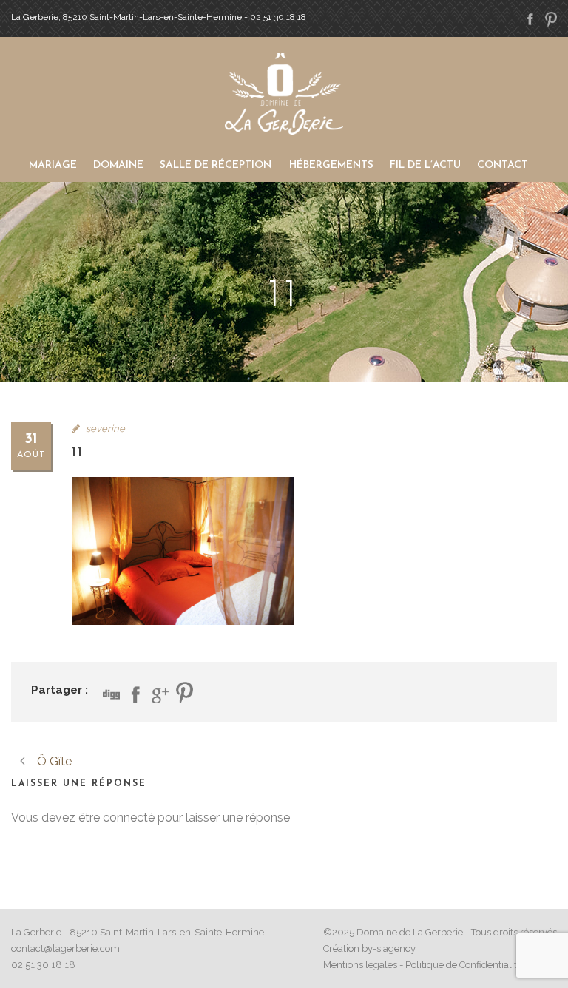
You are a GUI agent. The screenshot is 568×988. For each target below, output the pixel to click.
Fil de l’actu (425, 165)
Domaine (118, 165)
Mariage (53, 165)
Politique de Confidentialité (463, 964)
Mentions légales (360, 964)
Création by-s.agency (369, 948)
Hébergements (331, 165)
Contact (502, 165)
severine (105, 428)
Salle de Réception (215, 165)
